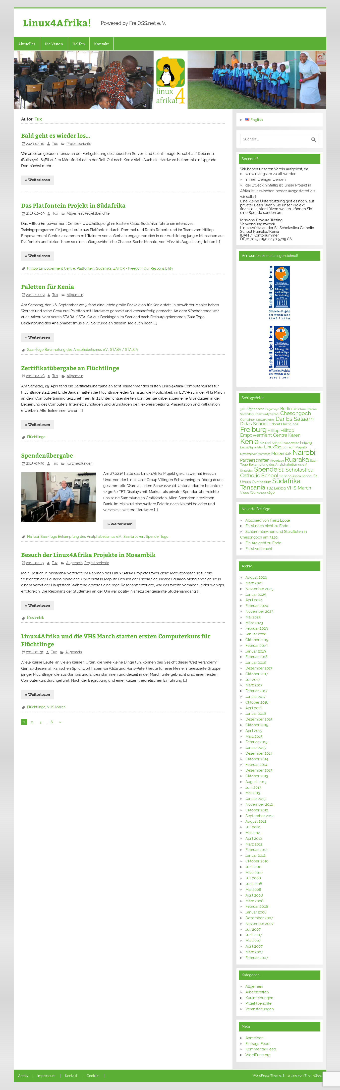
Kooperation (291, 442)
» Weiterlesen (37, 180)
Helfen (78, 44)
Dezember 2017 (258, 668)
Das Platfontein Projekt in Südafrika (73, 205)
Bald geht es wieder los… (55, 135)
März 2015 (253, 736)
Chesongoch (295, 413)
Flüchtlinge (36, 437)
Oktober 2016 (256, 702)
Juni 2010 (253, 867)
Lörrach (288, 447)
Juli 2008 (253, 878)
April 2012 (253, 838)
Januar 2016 (255, 713)
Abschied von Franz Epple (267, 520)
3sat (242, 409)
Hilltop (274, 430)
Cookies (93, 1076)
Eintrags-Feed (257, 1043)
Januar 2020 (255, 634)
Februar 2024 (256, 606)
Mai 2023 (253, 617)
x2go (271, 492)
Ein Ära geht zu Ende (263, 543)
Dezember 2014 (258, 753)
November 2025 (259, 589)
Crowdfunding (265, 419)
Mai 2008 (253, 889)
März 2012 (253, 844)
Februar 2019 (256, 645)
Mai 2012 (252, 833)
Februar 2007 (256, 958)
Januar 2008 (256, 912)
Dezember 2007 (259, 918)
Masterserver (248, 453)
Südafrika (104, 268)
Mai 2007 (253, 940)
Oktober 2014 (256, 759)
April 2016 (253, 708)
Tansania (252, 487)
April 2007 (254, 946)
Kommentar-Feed (260, 1049)
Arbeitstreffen (257, 992)
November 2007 (259, 923)
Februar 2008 (256, 906)
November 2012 (259, 804)
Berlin (286, 408)
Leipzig (306, 443)
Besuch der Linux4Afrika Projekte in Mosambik (88, 554)
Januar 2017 (255, 696)
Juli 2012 (252, 827)
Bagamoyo (272, 409)
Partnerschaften (254, 460)
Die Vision (54, 44)
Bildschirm (299, 409)
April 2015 (253, 730)
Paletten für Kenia (47, 286)
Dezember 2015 (258, 719)
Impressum (46, 1076)
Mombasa (264, 453)
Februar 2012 (256, 850)
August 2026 (256, 577)
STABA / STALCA (124, 350)
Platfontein (85, 268)
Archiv (23, 1076)
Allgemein (75, 213)
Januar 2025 (255, 594)
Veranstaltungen (259, 1009)
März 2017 (253, 685)
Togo (164, 537)
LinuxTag (273, 446)
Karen (294, 435)
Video (244, 492)
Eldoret (274, 424)
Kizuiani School (271, 443)
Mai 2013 (252, 793)
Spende (152, 537)
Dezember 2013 (258, 770)
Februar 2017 (256, 691)
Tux (55, 144)
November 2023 (259, 611)
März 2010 (254, 872)
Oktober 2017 (256, 674)
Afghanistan (255, 409)
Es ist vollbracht (258, 548)
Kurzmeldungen (79, 463)
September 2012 (259, 816)
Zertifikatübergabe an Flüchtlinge (70, 368)
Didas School (254, 423)
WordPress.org (258, 1055)
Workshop (258, 492)
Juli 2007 (253, 929)
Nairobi (33, 537)
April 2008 (254, 895)
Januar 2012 (255, 855)
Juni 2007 (253, 935)
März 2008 (254, 901)
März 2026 (254, 583)
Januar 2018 (255, 662)
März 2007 (254, 952)
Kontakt (101, 44)
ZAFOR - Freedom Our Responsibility (143, 268)
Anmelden (254, 1038)
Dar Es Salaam (295, 419)
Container (247, 420)
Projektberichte (78, 144)
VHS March (56, 707)
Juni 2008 (253, 884)
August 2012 (255, 821)
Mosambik (35, 618)
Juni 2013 (253, 787)
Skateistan (246, 470)
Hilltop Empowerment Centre (51, 268)
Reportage (277, 460)
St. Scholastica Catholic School (276, 473)
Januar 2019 (255, 651)
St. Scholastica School (296, 476)
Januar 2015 (255, 747)
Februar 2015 (256, 742)
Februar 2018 (256, 657)
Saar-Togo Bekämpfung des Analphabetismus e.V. (67, 350)
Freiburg (253, 429)
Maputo (301, 447)
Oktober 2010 (256, 861)
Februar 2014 (256, 764)
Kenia (249, 441)
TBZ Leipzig (276, 488)
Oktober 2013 (256, 776)
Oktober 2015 (256, 725)
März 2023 (254, 623)
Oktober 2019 (256, 640)
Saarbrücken (133, 537)
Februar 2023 (256, 628)
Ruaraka (297, 459)
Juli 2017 (252, 679)
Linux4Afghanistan (251, 447)
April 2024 (253, 600)
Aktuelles (26, 44)
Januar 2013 (255, 798)
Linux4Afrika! (57, 22)
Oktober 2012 (256, 810)
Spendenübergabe (47, 455)
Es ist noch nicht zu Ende (266, 526)
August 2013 (255, 782)
